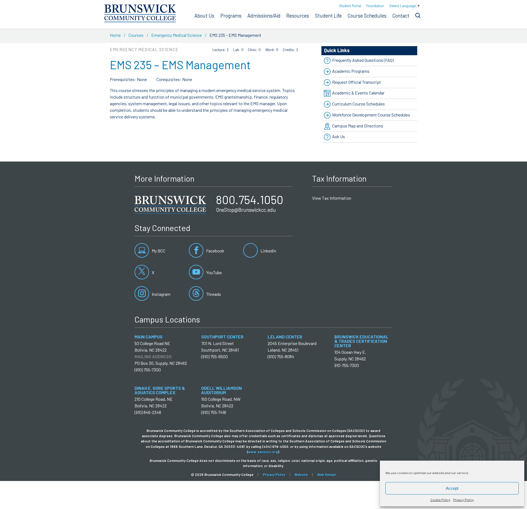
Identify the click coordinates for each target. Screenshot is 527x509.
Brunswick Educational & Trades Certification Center (361, 341)
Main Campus (148, 336)
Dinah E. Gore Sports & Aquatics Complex (159, 390)
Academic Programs (350, 71)
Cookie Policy (440, 500)
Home (115, 35)
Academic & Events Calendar (358, 92)
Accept (452, 488)
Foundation (375, 5)
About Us (204, 16)
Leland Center (285, 336)
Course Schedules (366, 16)
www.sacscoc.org (263, 452)
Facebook (214, 250)
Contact (400, 16)
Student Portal (350, 5)
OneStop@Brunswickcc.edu (246, 210)
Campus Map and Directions (357, 125)
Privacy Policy (463, 500)
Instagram (160, 294)
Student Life (328, 16)
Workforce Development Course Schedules (371, 114)
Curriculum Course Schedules (358, 103)
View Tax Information (331, 198)
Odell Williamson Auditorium (221, 390)
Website (301, 474)
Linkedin (268, 250)
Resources (297, 16)
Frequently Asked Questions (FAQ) (363, 60)
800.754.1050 (249, 199)
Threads (213, 294)
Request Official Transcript (356, 82)
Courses (136, 35)
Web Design (326, 474)
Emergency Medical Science (176, 35)
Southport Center (222, 336)
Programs (231, 16)
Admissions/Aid (264, 16)
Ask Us (338, 136)
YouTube (213, 272)
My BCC (158, 250)
